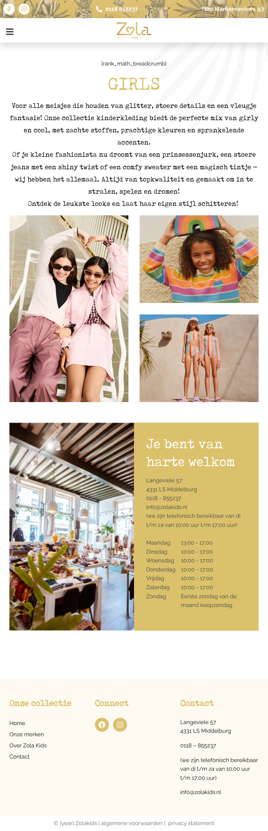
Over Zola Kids (28, 745)
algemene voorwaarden (132, 823)
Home (17, 723)
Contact (19, 756)
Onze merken (26, 734)
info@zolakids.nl (166, 507)
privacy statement (191, 823)
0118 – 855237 (198, 745)
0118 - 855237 (163, 498)
